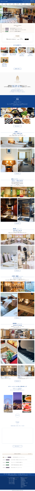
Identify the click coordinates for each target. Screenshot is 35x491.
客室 (2, 4)
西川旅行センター (23, 486)
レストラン (10, 4)
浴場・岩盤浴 (17, 4)
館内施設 (21, 4)
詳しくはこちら (17, 173)
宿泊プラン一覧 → (17, 68)
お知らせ (25, 4)
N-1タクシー (22, 487)
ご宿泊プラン (33, 4)
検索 (26, 39)
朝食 (6, 4)
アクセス (29, 4)
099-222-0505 (32, 2)
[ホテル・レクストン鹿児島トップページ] (4, 1)
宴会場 (13, 4)
